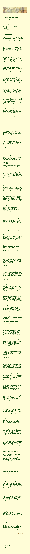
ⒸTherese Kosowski (6, 545)
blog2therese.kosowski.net (10, 35)
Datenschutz (6, 547)
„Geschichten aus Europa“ (10, 5)
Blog (3, 543)
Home (4, 541)
